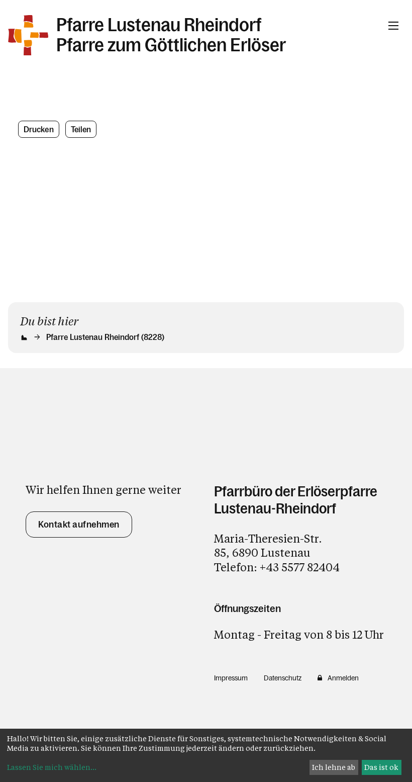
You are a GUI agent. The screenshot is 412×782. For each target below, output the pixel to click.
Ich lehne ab (333, 767)
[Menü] (393, 25)
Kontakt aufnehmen (79, 524)
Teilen (81, 129)
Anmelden (343, 677)
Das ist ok (381, 767)
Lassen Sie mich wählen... (51, 767)
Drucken (39, 129)
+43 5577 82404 (300, 567)
